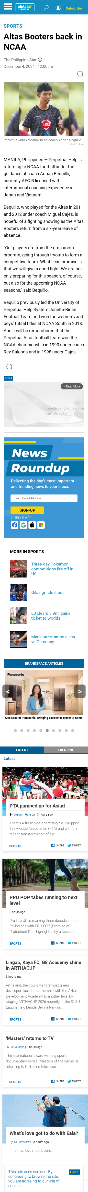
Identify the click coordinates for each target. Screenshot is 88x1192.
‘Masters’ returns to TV (30, 1038)
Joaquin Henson (24, 814)
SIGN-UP (27, 510)
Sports (13, 26)
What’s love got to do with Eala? (44, 1133)
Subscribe (74, 8)
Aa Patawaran (22, 1142)
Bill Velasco (17, 1047)
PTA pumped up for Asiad (37, 806)
